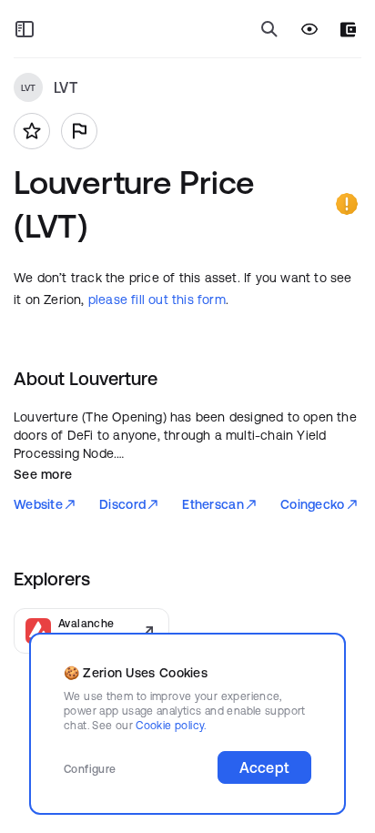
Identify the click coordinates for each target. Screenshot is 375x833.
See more (43, 474)
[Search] (269, 29)
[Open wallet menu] (348, 29)
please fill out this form (157, 299)
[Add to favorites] (32, 131)
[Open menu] (24, 29)
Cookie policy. (171, 725)
